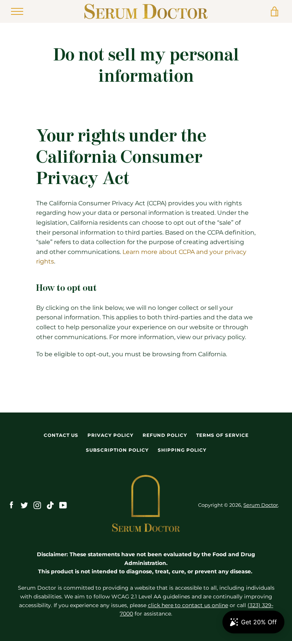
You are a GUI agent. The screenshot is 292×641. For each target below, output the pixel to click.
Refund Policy (165, 435)
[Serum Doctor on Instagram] (37, 504)
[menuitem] (61, 435)
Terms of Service (222, 435)
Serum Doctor (260, 505)
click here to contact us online (188, 605)
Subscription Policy (117, 450)
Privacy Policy (110, 435)
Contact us (61, 435)
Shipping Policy (182, 450)
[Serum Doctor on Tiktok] (50, 504)
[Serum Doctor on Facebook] (11, 504)
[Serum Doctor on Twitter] (24, 504)
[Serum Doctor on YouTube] (63, 504)
